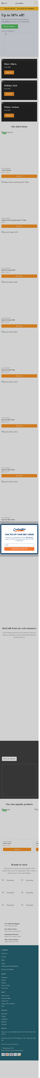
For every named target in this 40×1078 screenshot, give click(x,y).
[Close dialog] (36, 526)
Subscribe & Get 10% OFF (19, 549)
